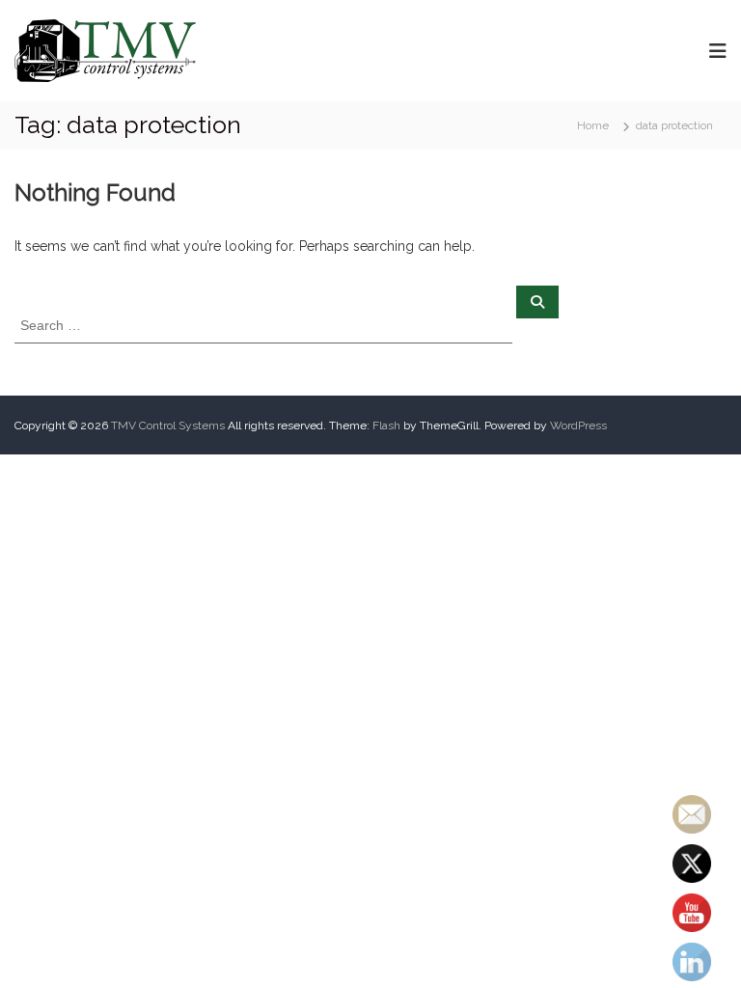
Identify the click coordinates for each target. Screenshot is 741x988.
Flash (386, 425)
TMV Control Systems (168, 425)
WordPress (578, 425)
